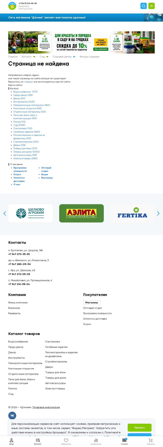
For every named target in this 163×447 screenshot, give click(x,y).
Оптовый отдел (92, 307)
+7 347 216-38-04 (19, 284)
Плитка (12, 388)
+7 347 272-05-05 (19, 274)
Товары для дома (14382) (26, 151)
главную (28, 81)
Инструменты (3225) (24, 101)
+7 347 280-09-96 (19, 264)
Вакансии (14, 307)
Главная (13, 56)
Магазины (47, 177)
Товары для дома (55, 377)
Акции (44, 174)
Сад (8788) (19, 125)
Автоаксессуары (55, 383)
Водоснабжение (18, 341)
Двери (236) (19, 145)
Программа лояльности (97, 313)
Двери (49, 366)
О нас (17, 184)
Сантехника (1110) (22, 128)
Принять (139, 427)
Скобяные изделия (56, 346)
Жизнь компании (18, 302)
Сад (42, 56)
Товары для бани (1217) (25, 148)
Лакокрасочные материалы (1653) (31, 105)
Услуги (17, 174)
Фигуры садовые (89, 56)
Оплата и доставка (95, 318)
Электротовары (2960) (25, 158)
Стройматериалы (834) (26, 141)
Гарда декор (16, 346)
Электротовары (55, 388)
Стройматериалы (56, 361)
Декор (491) (19, 98)
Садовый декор (62, 56)
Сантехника (52, 341)
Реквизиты (14, 313)
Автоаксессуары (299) (25, 155)
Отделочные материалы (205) (29, 111)
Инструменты (16, 357)
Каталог (27, 56)
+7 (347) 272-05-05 (28, 3)
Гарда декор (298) (23, 95)
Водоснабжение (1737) (25, 91)
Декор (12, 352)
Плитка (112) (19, 121)
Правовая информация (46, 407)
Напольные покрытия (21, 368)
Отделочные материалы (23, 373)
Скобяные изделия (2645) (26, 131)
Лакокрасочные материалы (25, 363)
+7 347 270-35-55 (19, 254)
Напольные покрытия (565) (27, 108)
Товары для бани (55, 372)
